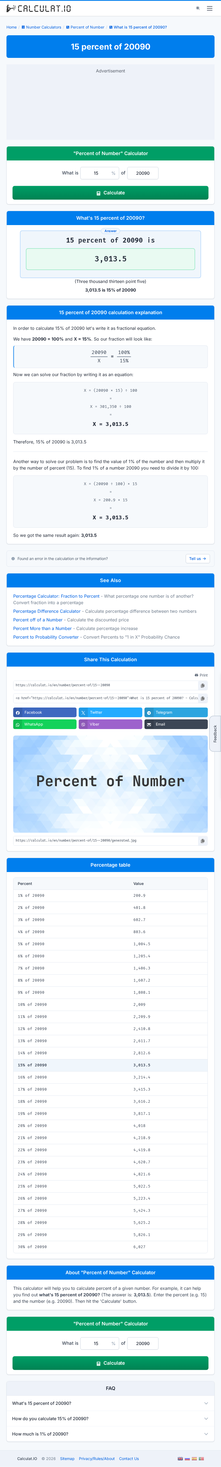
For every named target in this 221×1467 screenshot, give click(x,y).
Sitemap (67, 1458)
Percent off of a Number (38, 619)
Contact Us (129, 1458)
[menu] (210, 8)
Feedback (215, 733)
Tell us (195, 558)
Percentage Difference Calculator (47, 611)
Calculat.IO (27, 1458)
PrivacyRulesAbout (97, 1458)
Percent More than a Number (42, 628)
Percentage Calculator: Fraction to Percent (56, 596)
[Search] (198, 8)
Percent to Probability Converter (46, 637)
